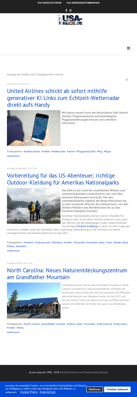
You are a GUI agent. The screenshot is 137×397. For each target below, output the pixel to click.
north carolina (32, 324)
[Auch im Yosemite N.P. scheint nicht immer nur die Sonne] (33, 206)
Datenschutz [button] (48, 392)
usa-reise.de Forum (49, 3)
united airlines (32, 151)
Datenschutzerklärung (96, 372)
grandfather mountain (54, 324)
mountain (90, 324)
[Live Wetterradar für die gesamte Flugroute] (33, 128)
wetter (46, 151)
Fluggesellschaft (86, 151)
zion (110, 242)
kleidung (57, 242)
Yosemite (80, 242)
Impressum (77, 372)
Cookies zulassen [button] (117, 389)
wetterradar (59, 151)
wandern (22, 246)
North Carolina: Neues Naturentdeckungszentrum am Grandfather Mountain (67, 273)
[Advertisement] (72, 35)
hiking (11, 246)
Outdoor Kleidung (86, 226)
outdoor (29, 242)
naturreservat (105, 324)
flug (100, 151)
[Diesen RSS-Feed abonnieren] (127, 79)
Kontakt (65, 372)
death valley (121, 242)
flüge (108, 151)
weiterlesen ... (14, 155)
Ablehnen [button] (94, 389)
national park (43, 242)
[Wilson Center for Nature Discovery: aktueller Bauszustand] (33, 301)
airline (71, 151)
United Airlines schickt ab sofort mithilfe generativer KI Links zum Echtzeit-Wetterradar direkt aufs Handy (63, 97)
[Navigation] (128, 48)
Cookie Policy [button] (29, 392)
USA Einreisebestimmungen (83, 3)
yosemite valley (96, 242)
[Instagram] (70, 10)
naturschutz (121, 324)
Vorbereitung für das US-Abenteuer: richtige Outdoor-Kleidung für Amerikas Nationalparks (63, 179)
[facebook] (66, 10)
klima (21, 327)
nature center (75, 324)
